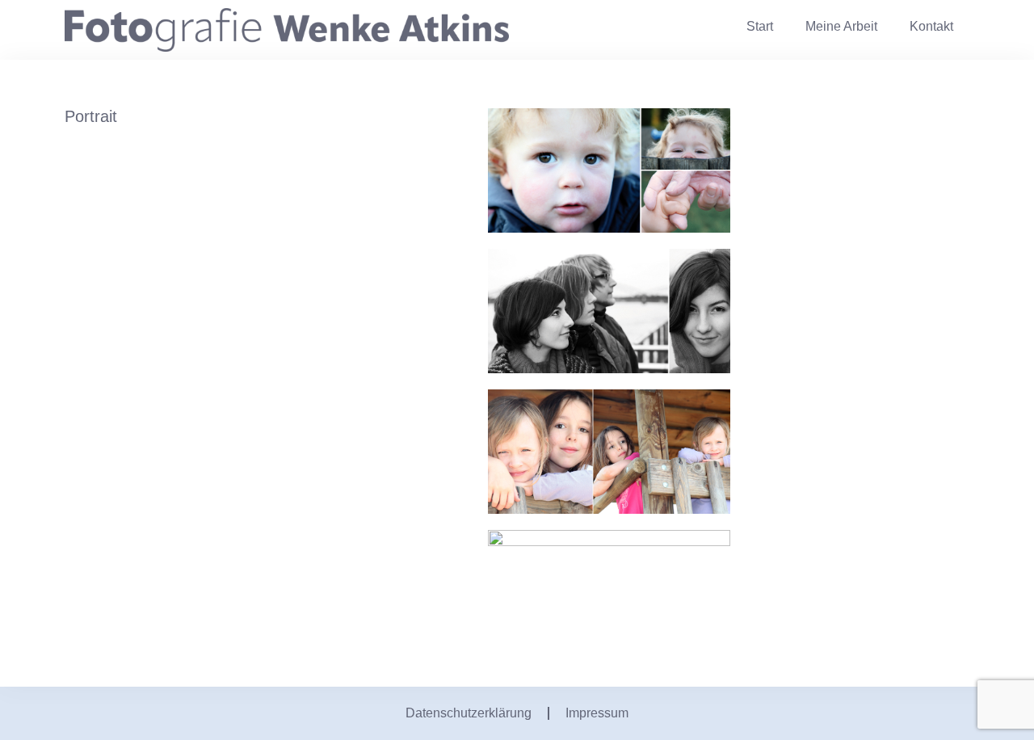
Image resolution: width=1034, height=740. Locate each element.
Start (759, 26)
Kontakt (931, 26)
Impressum (596, 713)
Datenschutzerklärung (469, 713)
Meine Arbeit (841, 26)
